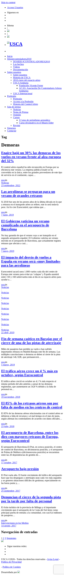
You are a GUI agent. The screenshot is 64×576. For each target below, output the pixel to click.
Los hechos (18, 64)
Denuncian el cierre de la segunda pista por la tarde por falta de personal (31, 499)
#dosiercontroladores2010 (19, 59)
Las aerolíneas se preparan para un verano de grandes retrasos (28, 193)
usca (3, 180)
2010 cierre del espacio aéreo (26, 80)
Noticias (17, 109)
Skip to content (8, 2)
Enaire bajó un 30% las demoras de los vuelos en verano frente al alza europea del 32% (31, 157)
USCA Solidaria (20, 83)
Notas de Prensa (20, 112)
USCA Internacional (22, 93)
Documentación (20, 69)
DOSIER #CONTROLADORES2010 (31, 61)
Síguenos (11, 128)
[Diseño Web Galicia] (18, 572)
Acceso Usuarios (15, 7)
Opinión (17, 115)
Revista (16, 125)
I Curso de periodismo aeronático (34, 120)
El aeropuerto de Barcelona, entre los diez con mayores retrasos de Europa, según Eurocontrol (29, 437)
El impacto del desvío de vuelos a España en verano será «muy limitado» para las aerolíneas (30, 261)
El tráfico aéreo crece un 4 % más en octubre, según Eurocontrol (29, 373)
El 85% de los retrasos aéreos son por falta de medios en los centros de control (31, 405)
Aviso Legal (52, 559)
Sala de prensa (14, 107)
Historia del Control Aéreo (25, 104)
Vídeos (16, 67)
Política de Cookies (12, 567)
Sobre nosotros (14, 72)
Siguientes (11, 538)
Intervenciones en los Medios (15, 523)
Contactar (11, 130)
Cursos (16, 117)
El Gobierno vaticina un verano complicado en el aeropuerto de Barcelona (25, 225)
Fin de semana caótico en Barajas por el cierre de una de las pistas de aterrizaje (31, 341)
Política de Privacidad (11, 562)
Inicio (10, 56)
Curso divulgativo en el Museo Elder (36, 122)
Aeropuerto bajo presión (20, 469)
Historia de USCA (22, 77)
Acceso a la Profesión (23, 101)
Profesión (11, 96)
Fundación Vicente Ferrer (31, 85)
